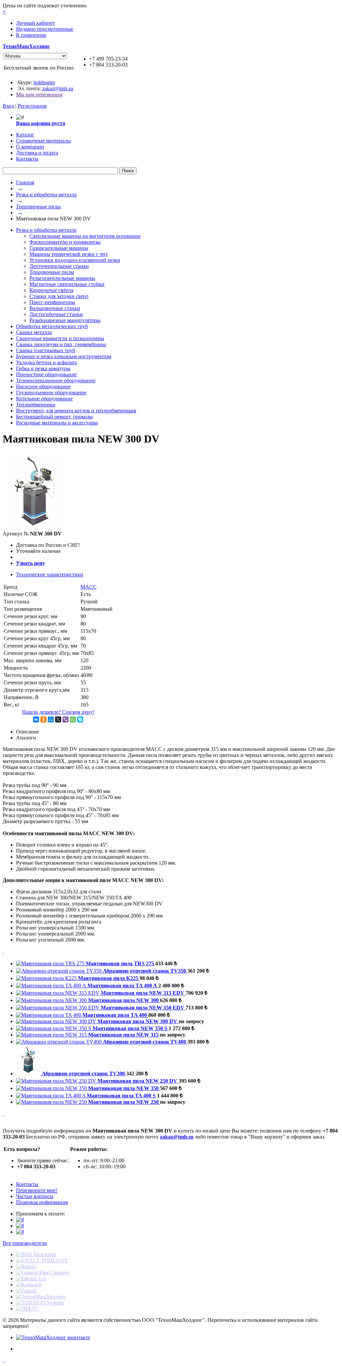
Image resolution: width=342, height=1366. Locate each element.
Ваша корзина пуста (40, 123)
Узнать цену (30, 563)
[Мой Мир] (51, 719)
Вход (8, 106)
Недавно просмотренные (44, 29)
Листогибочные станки (56, 314)
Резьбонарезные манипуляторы (65, 320)
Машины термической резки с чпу (68, 254)
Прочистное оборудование (46, 374)
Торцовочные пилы (38, 206)
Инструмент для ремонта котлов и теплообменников (76, 410)
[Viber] (65, 719)
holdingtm (44, 82)
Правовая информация (42, 1202)
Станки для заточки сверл (59, 296)
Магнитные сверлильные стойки (67, 284)
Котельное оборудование (44, 398)
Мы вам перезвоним (39, 94)
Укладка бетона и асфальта (46, 362)
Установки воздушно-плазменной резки (74, 260)
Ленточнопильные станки (59, 266)
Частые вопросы (34, 1196)
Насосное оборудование (43, 386)
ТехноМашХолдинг (26, 46)
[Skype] (80, 719)
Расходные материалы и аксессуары (57, 422)
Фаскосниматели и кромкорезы (65, 242)
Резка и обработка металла (46, 194)
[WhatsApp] (73, 719)
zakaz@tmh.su (57, 88)
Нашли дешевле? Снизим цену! (58, 712)
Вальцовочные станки (54, 308)
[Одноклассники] (43, 719)
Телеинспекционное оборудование (56, 380)
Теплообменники (35, 404)
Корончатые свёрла (51, 290)
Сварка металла (34, 332)
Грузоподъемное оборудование (51, 392)
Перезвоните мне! (36, 1190)
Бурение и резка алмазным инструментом (63, 356)
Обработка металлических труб (52, 326)
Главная (25, 182)
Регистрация (32, 106)
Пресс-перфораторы (52, 302)
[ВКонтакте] (36, 719)
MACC (88, 587)
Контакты (27, 1184)
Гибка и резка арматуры (43, 368)
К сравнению (31, 35)
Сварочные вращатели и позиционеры (60, 338)
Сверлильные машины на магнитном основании (85, 236)
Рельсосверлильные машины (62, 278)
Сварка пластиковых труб (45, 350)
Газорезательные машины (58, 248)
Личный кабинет (35, 23)
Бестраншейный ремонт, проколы (54, 416)
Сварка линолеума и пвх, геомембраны (61, 344)
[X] (58, 719)
